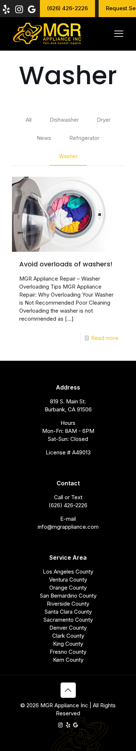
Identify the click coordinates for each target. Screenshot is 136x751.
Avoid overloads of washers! (65, 264)
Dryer (104, 119)
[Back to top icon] (68, 690)
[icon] (68, 724)
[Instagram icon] (60, 724)
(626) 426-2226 (68, 505)
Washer (68, 156)
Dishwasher (64, 119)
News (44, 137)
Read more (105, 338)
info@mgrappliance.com (68, 526)
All (29, 119)
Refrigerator (84, 137)
